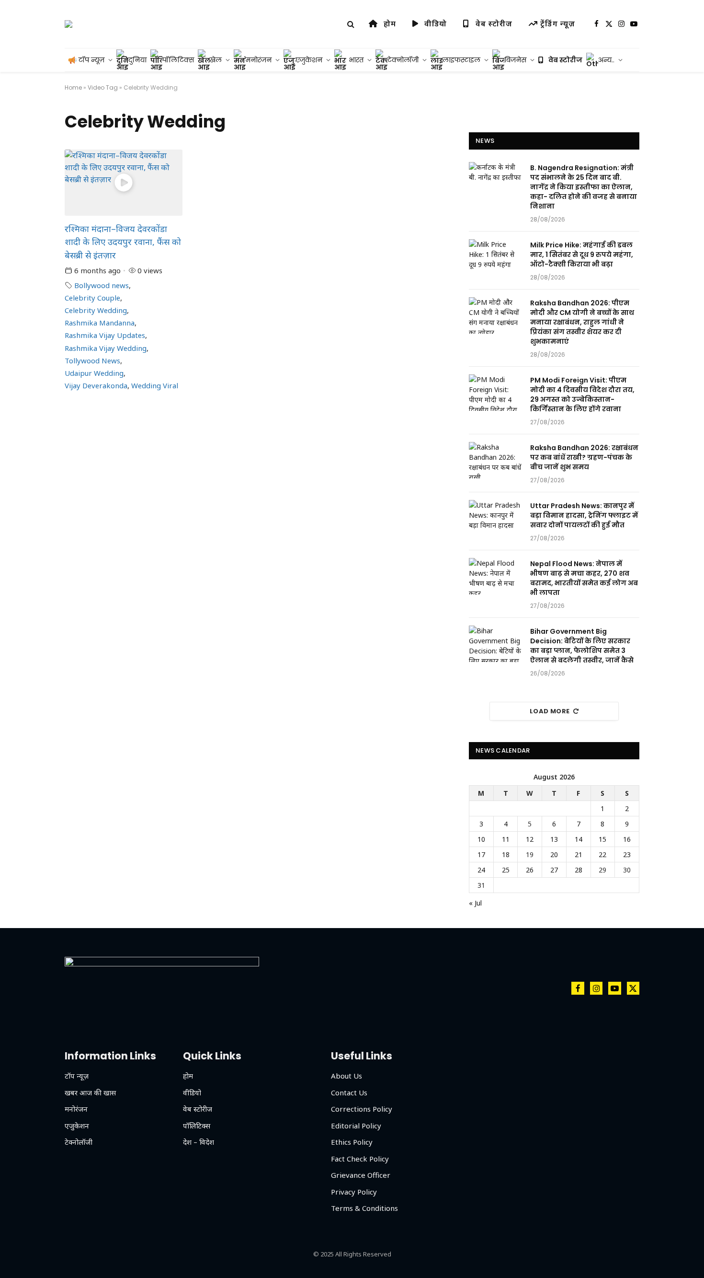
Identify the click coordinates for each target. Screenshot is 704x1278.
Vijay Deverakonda (96, 385)
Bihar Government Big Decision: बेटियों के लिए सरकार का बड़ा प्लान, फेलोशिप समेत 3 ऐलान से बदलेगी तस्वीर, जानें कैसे (582, 646)
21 (578, 854)
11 (506, 839)
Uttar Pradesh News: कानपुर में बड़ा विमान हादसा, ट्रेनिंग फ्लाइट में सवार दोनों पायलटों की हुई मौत (584, 515)
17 (481, 854)
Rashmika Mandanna (100, 322)
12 (530, 839)
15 (602, 839)
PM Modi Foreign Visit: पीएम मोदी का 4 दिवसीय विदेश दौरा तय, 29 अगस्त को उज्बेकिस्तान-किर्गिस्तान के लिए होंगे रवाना (582, 394)
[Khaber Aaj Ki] (68, 24)
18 (506, 854)
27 (554, 869)
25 (506, 869)
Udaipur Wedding (94, 373)
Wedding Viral (154, 385)
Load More (550, 711)
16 (627, 839)
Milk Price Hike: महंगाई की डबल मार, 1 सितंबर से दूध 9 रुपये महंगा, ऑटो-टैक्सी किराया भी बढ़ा (581, 254)
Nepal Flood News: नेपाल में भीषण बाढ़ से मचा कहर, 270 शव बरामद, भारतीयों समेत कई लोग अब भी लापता (584, 578)
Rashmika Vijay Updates (105, 335)
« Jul (475, 902)
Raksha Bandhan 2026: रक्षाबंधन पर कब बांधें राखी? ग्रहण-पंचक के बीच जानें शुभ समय (584, 457)
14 (578, 839)
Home (73, 87)
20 (554, 854)
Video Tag (103, 87)
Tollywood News (92, 360)
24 (481, 869)
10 (481, 839)
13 (554, 839)
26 (530, 869)
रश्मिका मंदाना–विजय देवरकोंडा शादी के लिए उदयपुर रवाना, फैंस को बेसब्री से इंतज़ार (123, 241)
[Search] (350, 24)
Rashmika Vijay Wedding (106, 348)
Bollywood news (101, 285)
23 (627, 854)
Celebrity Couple (92, 297)
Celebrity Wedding (96, 310)
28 (578, 869)
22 (602, 854)
